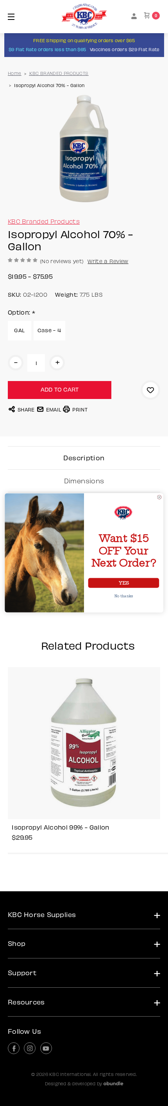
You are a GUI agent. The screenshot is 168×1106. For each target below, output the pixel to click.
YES (124, 583)
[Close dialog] (159, 497)
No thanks (123, 596)
